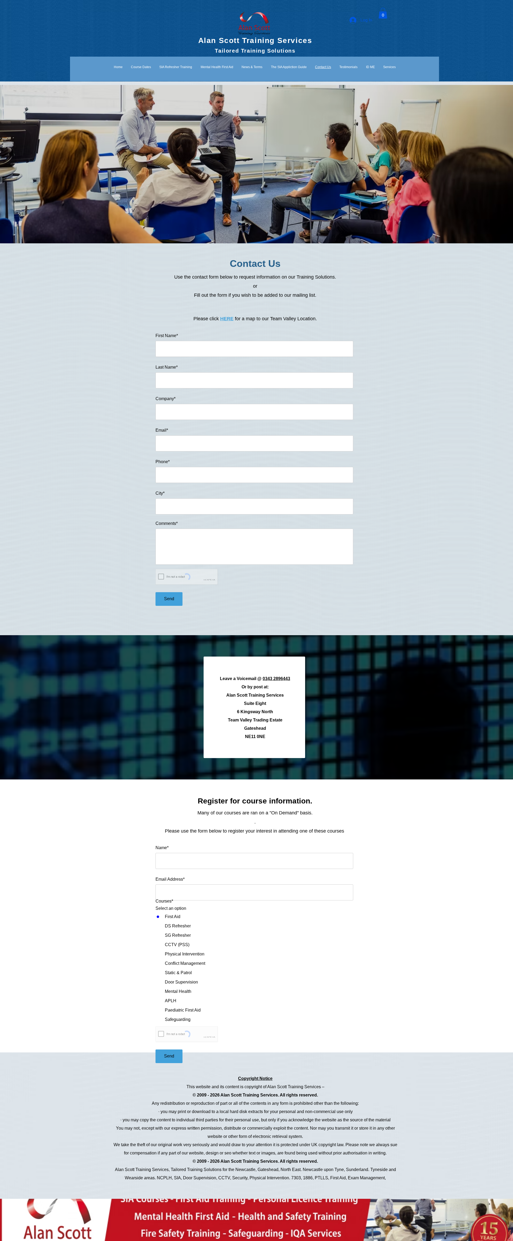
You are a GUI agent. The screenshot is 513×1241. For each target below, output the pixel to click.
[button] (382, 13)
